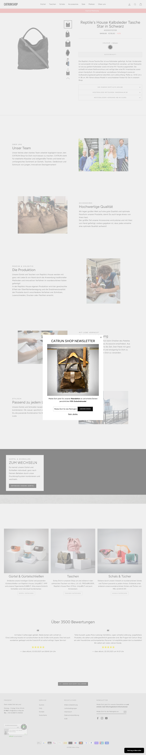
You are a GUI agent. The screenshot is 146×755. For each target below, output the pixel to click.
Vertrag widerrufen (134, 750)
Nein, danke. (73, 414)
